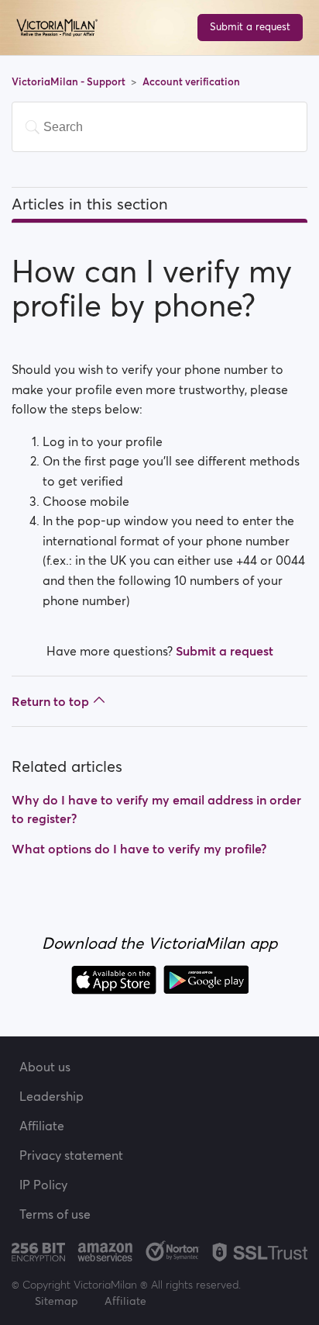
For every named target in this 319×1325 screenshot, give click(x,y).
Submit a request (250, 26)
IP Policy (43, 1184)
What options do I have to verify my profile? (139, 848)
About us (44, 1066)
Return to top (50, 701)
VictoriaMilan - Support (70, 81)
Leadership (51, 1096)
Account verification (191, 81)
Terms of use (55, 1214)
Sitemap (56, 1301)
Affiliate (41, 1125)
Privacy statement (71, 1155)
